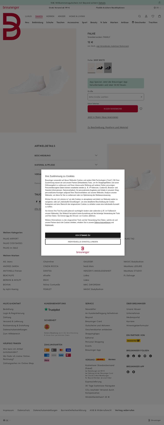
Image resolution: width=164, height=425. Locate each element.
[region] (83, 212)
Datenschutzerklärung (102, 222)
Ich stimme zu (82, 235)
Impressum (49, 225)
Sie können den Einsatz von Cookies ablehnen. (77, 216)
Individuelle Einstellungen (83, 242)
